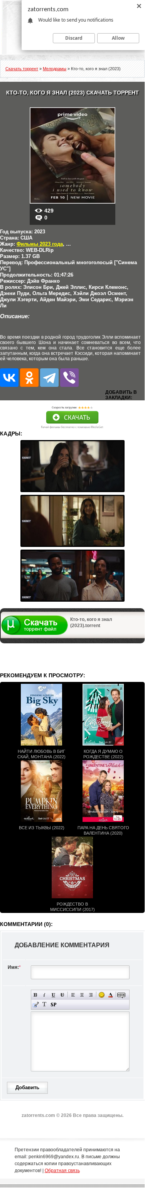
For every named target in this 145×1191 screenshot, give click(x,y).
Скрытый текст (121, 995)
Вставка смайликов (101, 995)
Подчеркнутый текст (53, 995)
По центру (82, 995)
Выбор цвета (110, 995)
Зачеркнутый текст (62, 995)
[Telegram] (49, 377)
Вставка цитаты (35, 1004)
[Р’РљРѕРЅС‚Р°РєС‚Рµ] (9, 377)
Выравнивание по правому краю (90, 995)
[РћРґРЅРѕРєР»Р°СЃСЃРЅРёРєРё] (29, 377)
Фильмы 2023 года (40, 244)
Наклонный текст (44, 995)
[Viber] (69, 377)
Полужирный (35, 995)
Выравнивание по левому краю (73, 995)
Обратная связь (62, 1170)
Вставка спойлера (53, 1004)
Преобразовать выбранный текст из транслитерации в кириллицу (44, 1004)
